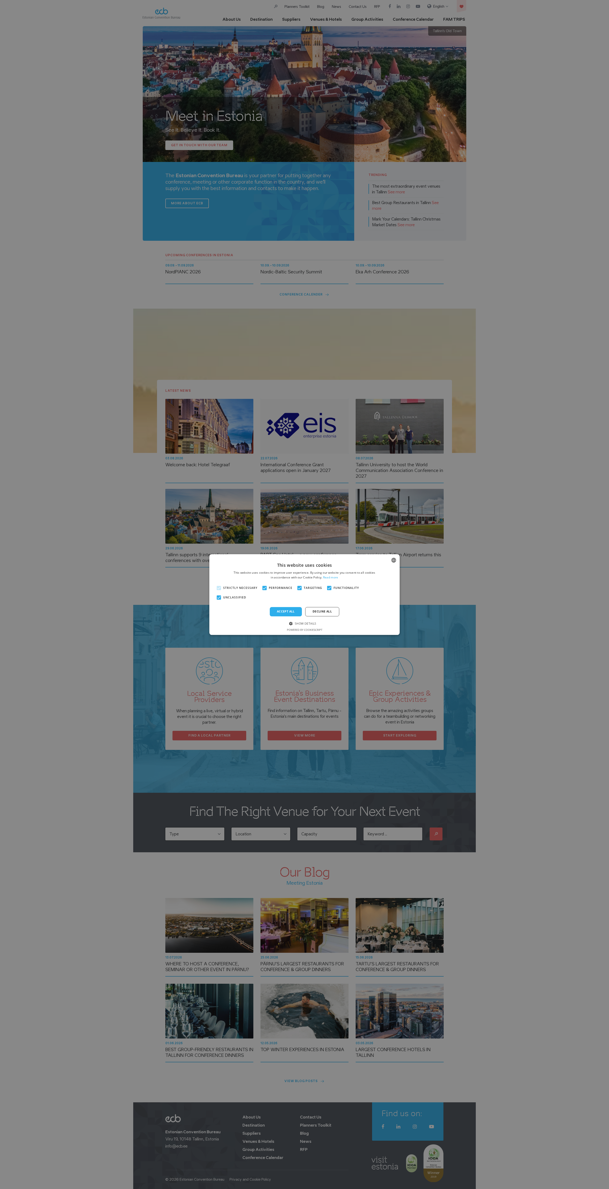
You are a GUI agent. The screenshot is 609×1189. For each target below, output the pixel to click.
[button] (304, 623)
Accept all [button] (286, 612)
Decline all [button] (322, 612)
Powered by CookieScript (304, 630)
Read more (330, 577)
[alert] (304, 594)
